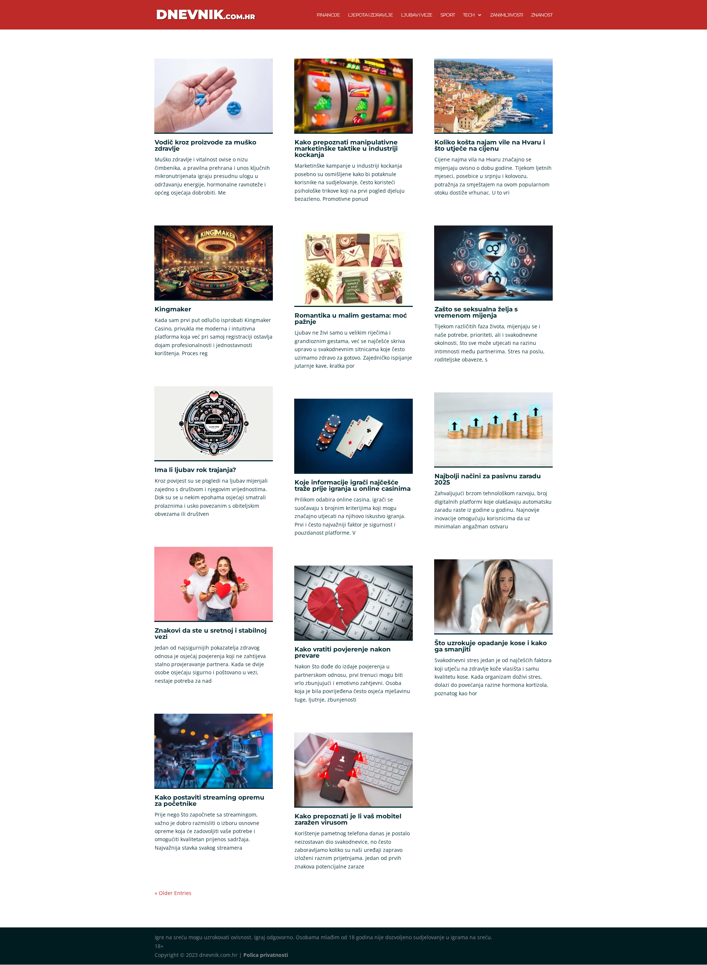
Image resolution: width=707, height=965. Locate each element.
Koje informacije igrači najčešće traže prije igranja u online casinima (353, 485)
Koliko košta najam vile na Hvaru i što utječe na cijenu (490, 145)
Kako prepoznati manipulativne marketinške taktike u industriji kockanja (346, 148)
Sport (447, 15)
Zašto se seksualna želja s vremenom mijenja (476, 312)
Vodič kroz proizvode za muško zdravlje (205, 145)
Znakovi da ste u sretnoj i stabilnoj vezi (211, 633)
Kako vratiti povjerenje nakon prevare (343, 652)
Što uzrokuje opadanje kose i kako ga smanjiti (491, 646)
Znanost (541, 15)
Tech (469, 15)
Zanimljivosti (506, 15)
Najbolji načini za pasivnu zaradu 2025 (488, 479)
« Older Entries (173, 892)
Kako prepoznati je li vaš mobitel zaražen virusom (348, 819)
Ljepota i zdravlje (370, 15)
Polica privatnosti (265, 954)
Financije (328, 15)
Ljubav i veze (416, 15)
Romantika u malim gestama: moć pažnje (351, 318)
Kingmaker (173, 309)
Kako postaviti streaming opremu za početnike (209, 800)
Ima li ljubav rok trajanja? (195, 469)
